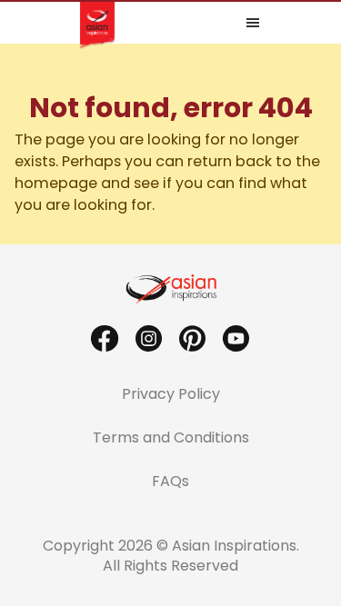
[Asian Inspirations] (170, 288)
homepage (56, 183)
